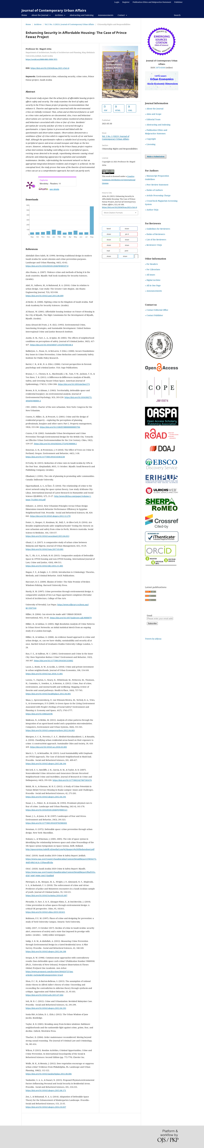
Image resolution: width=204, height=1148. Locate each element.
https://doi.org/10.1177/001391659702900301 (46, 823)
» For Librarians (152, 269)
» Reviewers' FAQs (153, 245)
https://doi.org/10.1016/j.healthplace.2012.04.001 (48, 693)
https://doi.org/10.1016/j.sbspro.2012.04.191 (46, 796)
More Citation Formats (113, 212)
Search (177, 15)
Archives (59, 15)
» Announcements (153, 291)
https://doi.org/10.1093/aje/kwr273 (74, 384)
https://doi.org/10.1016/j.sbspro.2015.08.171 (46, 1090)
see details (54, 189)
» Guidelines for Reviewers (157, 228)
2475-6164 (160, 67)
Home (24, 15)
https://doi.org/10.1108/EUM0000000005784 (60, 427)
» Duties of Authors (154, 190)
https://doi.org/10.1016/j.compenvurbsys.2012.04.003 (50, 730)
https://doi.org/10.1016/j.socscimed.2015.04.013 (47, 536)
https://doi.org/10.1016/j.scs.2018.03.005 (48, 747)
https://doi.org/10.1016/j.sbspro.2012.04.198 (46, 951)
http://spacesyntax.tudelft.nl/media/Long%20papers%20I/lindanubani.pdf (60, 849)
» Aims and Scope (153, 114)
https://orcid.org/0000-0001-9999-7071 (41, 59)
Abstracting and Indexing (82, 15)
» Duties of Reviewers (155, 234)
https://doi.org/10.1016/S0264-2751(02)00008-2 (55, 443)
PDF (105, 110)
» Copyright (150, 139)
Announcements (105, 15)
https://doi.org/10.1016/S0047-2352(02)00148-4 (51, 344)
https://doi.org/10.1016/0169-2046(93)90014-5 (46, 810)
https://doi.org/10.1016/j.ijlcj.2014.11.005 (44, 566)
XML (130, 110)
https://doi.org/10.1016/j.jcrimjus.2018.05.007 (46, 895)
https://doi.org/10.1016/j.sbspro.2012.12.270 (50, 516)
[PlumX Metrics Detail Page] (30, 185)
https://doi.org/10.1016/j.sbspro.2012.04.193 (46, 1008)
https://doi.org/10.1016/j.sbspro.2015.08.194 (46, 763)
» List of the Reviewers (155, 239)
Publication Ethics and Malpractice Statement (152, 2)
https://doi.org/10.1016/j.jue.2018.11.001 (44, 673)
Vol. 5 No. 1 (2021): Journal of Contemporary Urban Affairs (69, 24)
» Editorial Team (152, 119)
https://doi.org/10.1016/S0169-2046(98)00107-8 (47, 266)
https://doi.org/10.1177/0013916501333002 (53, 660)
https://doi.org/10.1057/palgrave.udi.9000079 (71, 617)
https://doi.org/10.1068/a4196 (39, 713)
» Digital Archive (152, 280)
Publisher (178, 2)
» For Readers (151, 264)
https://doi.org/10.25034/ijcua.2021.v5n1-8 (50, 68)
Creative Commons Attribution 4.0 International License (118, 179)
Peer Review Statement (157, 184)
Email (149, 615)
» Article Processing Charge (158, 195)
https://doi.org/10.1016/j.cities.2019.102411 (45, 912)
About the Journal (40, 15)
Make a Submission (155, 156)
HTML (117, 110)
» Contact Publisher (154, 315)
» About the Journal (154, 108)
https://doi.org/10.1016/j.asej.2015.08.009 (44, 295)
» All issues (150, 274)
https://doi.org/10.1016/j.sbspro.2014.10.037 (46, 1107)
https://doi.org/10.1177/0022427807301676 (72, 780)
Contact (121, 15)
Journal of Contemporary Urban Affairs (54, 10)
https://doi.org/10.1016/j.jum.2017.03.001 (44, 549)
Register (125, 2)
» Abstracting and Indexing (157, 124)
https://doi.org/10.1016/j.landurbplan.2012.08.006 (49, 1074)
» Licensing (150, 144)
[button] (110, 228)
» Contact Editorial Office (156, 310)
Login (116, 2)
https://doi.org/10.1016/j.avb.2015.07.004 (44, 995)
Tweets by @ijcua (153, 638)
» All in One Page (153, 285)
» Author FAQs (151, 209)
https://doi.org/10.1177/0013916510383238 (45, 456)
